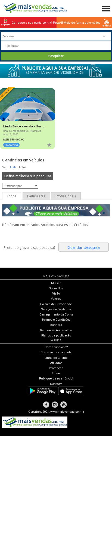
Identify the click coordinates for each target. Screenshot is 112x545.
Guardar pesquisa (83, 247)
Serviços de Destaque (56, 309)
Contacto (56, 384)
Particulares (36, 196)
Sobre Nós (56, 288)
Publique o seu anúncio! (56, 378)
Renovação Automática (56, 330)
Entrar (56, 373)
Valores (56, 299)
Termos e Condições (56, 320)
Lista (13, 167)
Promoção (56, 368)
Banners (56, 325)
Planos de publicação (56, 335)
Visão (56, 293)
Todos (12, 196)
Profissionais (66, 196)
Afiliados (56, 363)
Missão (56, 283)
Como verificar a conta (56, 352)
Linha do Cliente (56, 358)
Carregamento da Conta (56, 314)
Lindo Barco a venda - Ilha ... (23, 126)
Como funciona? (56, 347)
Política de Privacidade (56, 304)
